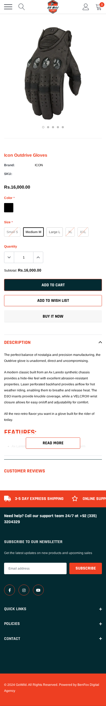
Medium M (33, 232)
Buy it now (53, 316)
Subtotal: (10, 270)
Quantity (10, 246)
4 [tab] (58, 127)
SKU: (8, 174)
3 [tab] (53, 127)
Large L (54, 232)
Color (9, 198)
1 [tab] (43, 127)
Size (8, 222)
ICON (39, 165)
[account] (86, 7)
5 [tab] (63, 127)
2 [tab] (48, 127)
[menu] (8, 7)
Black (8, 207)
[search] (21, 7)
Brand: (9, 165)
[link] (9, 590)
